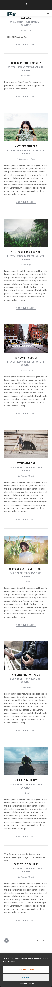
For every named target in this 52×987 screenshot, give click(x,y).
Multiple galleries (26, 780)
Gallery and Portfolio (26, 674)
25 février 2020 (15, 67)
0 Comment (26, 25)
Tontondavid (30, 22)
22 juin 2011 (15, 784)
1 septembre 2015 (15, 150)
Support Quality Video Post (26, 568)
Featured (24, 476)
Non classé (27, 30)
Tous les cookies (26, 969)
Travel (33, 159)
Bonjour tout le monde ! (26, 63)
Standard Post (26, 463)
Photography (23, 159)
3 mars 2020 (15, 22)
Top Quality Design (26, 357)
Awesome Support (26, 146)
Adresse (26, 17)
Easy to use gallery (26, 864)
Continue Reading (26, 45)
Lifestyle (24, 370)
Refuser (26, 977)
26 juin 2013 (15, 467)
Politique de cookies (26, 983)
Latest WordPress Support (26, 251)
